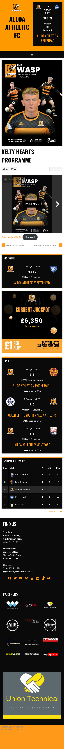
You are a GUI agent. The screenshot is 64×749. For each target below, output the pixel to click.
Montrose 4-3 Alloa (13, 245)
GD (49, 467)
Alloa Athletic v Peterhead (47, 38)
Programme (56, 169)
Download (30, 237)
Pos (5, 467)
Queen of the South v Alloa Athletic (32, 415)
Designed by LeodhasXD (12, 729)
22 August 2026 (32, 399)
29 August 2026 (47, 9)
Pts (58, 467)
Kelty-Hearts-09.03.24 (11, 237)
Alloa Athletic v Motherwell (32, 385)
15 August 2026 (32, 428)
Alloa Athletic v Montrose (32, 444)
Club (12, 467)
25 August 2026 (32, 369)
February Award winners (48, 245)
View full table (55, 511)
